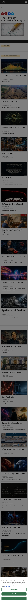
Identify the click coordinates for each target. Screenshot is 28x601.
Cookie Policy (7, 586)
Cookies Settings (14, 589)
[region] (14, 589)
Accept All (14, 598)
